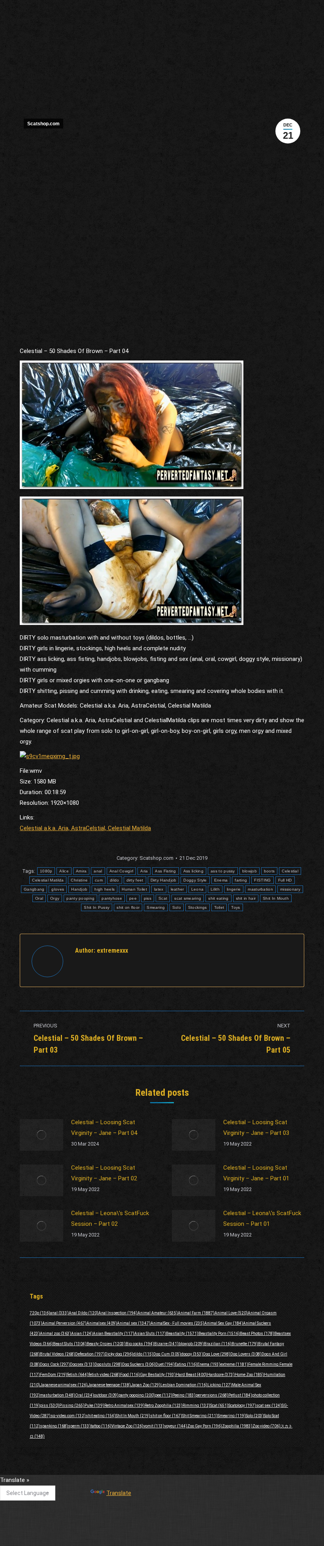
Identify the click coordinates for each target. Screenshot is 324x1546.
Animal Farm (196, 1313)
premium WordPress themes (187, 1534)
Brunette (245, 1344)
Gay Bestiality (158, 1374)
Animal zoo (55, 1333)
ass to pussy (223, 871)
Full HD (285, 880)
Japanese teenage (109, 1385)
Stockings (197, 907)
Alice (64, 871)
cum (99, 880)
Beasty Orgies (106, 1344)
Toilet (219, 907)
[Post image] (41, 1135)
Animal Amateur (158, 1313)
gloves (57, 889)
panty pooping (80, 898)
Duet (165, 1364)
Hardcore (221, 1374)
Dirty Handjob (164, 880)
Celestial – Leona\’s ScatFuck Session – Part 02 (110, 1218)
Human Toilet (134, 889)
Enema (221, 880)
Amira (81, 871)
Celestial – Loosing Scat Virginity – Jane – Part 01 (256, 1173)
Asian (82, 1333)
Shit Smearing (200, 1416)
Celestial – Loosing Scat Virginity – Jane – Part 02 (104, 1173)
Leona (197, 889)
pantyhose (112, 898)
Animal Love (231, 1313)
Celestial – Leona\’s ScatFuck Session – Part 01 (262, 1218)
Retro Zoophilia (164, 1405)
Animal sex (134, 1323)
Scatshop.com (43, 123)
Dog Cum (167, 1354)
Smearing (156, 907)
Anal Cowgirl (121, 871)
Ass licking (193, 871)
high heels (104, 889)
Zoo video (266, 1426)
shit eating (218, 898)
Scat (162, 898)
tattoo (101, 1426)
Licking (219, 1385)
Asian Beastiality (113, 1333)
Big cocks (140, 1344)
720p (40, 1313)
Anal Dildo (83, 1313)
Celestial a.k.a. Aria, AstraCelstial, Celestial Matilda (85, 828)
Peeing (184, 1395)
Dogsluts (108, 1364)
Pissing (72, 1405)
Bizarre (166, 1344)
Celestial (290, 871)
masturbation (260, 889)
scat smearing (187, 898)
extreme (234, 1364)
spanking (54, 1426)
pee (133, 898)
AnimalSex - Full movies (177, 1323)
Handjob (79, 889)
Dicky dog (119, 1354)
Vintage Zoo (127, 1426)
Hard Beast (191, 1374)
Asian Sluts (150, 1333)
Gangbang (34, 889)
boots (269, 871)
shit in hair (246, 898)
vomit (153, 1426)
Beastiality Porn (219, 1333)
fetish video (104, 1374)
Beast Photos (257, 1333)
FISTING (262, 880)
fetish (78, 1374)
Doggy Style (195, 880)
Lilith (215, 889)
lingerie (234, 889)
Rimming (196, 1405)
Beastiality (182, 1333)
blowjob (249, 871)
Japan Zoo (145, 1385)
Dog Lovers (246, 1354)
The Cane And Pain (145, 1483)
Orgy (54, 898)
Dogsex (82, 1364)
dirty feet (134, 880)
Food (130, 1374)
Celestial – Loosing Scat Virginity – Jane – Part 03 (256, 1127)
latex (159, 889)
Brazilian (218, 1344)
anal (98, 871)
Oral (39, 898)
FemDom (53, 1374)
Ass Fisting (165, 871)
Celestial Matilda (48, 880)
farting (241, 880)
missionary (290, 889)
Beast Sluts (70, 1344)
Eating (186, 1364)
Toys (235, 907)
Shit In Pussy (96, 907)
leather (177, 889)
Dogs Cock (55, 1364)
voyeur (175, 1426)
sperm (79, 1426)
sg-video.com (68, 1416)
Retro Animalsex (124, 1405)
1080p (46, 871)
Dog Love (216, 1354)
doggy (192, 1354)
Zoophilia (237, 1426)
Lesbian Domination (183, 1385)
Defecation (90, 1354)
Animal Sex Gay (223, 1323)
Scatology (242, 1405)
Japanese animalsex (64, 1385)
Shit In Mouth (276, 898)
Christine (79, 880)
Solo (176, 907)
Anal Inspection (118, 1313)
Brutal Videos (57, 1354)
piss (147, 898)
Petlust (240, 1395)
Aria (144, 871)
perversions (212, 1395)
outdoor (106, 1395)
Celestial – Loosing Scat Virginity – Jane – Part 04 (104, 1127)
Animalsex (102, 1323)
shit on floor (128, 907)
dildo (114, 880)
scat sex (269, 1405)
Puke (94, 1405)
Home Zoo (249, 1374)
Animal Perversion (64, 1323)
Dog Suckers (138, 1364)
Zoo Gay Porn (204, 1426)
